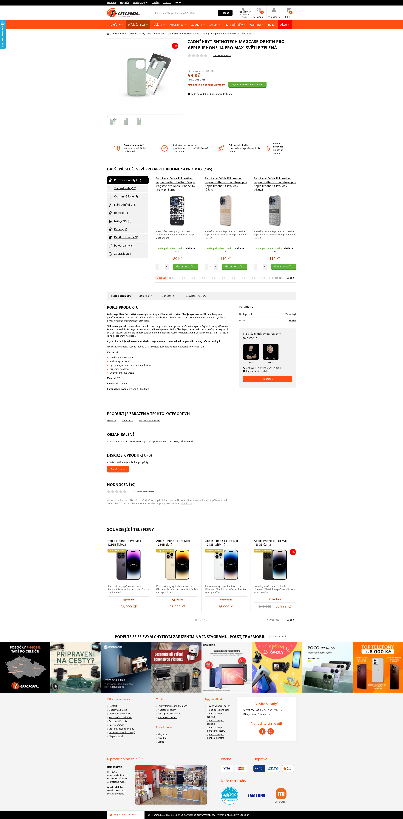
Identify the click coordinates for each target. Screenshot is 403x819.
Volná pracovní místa (169, 713)
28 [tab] (260, 278)
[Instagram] (270, 731)
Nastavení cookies (167, 717)
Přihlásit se (186, 503)
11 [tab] (203, 278)
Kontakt (167, 2)
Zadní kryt (290, 314)
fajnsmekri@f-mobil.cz (258, 370)
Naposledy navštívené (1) (127, 814)
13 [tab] (210, 278)
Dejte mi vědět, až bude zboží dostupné (212, 93)
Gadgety (197, 24)
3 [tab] (177, 278)
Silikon (292, 320)
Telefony (115, 24)
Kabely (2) (120, 229)
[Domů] (107, 33)
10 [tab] (200, 278)
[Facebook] (262, 731)
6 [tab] (187, 278)
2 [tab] (173, 278)
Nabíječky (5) (122, 221)
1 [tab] (170, 278)
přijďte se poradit (278, 151)
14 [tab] (213, 278)
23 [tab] (243, 278)
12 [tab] (207, 278)
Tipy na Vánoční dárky (218, 705)
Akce (283, 24)
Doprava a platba (118, 709)
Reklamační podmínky (120, 717)
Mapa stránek (116, 736)
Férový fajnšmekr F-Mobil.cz (172, 705)
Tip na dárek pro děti (218, 709)
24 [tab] (247, 278)
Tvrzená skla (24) (125, 188)
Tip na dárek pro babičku (215, 715)
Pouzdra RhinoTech (149, 420)
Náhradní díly (234, 24)
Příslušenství (137, 24)
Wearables (176, 24)
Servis (161, 741)
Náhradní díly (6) (125, 204)
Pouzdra (111, 420)
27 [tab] (257, 278)
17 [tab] (223, 278)
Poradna (111, 2)
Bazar (271, 24)
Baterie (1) (121, 213)
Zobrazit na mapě (116, 781)
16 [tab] (220, 278)
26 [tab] (253, 278)
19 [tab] (230, 278)
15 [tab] (217, 278)
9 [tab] (197, 278)
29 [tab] (263, 278)
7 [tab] (190, 278)
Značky (155, 2)
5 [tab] (183, 278)
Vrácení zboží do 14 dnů (121, 728)
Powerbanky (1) (124, 245)
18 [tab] (227, 278)
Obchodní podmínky (119, 713)
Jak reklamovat (116, 724)
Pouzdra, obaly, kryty (139, 33)
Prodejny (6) (139, 2)
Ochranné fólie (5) (126, 196)
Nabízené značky (167, 709)
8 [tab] (193, 278)
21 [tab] (237, 278)
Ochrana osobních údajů (122, 732)
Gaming (255, 24)
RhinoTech (159, 33)
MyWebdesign (241, 814)
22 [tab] (240, 278)
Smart (213, 24)
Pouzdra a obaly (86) (127, 180)
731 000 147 (263, 367)
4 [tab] (180, 278)
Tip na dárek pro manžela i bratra (215, 736)
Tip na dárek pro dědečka (215, 722)
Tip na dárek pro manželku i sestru (216, 729)
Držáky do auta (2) (126, 237)
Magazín (124, 2)
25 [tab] (250, 278)
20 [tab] (233, 278)
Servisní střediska (118, 721)
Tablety (157, 24)
